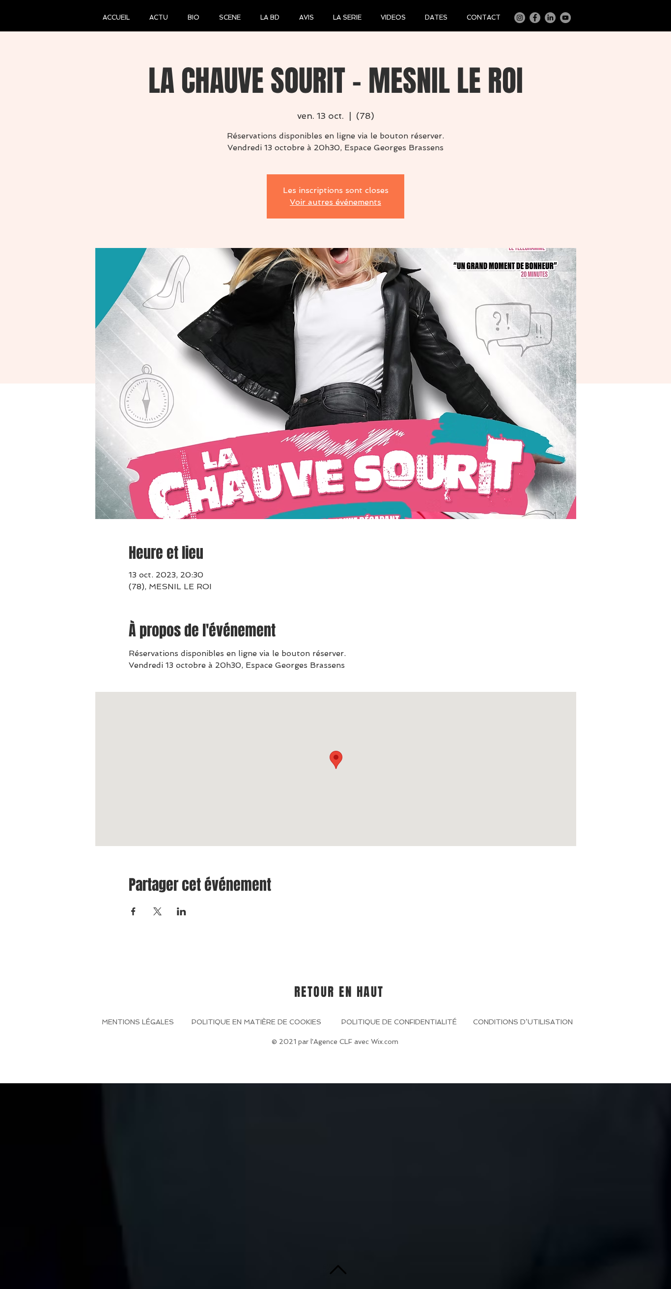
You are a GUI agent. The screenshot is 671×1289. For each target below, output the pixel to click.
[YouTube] (565, 17)
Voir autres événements (335, 202)
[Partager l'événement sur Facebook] (133, 911)
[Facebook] (535, 17)
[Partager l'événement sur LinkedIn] (181, 911)
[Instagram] (519, 17)
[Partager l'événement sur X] (157, 911)
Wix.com (384, 1041)
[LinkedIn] (550, 17)
